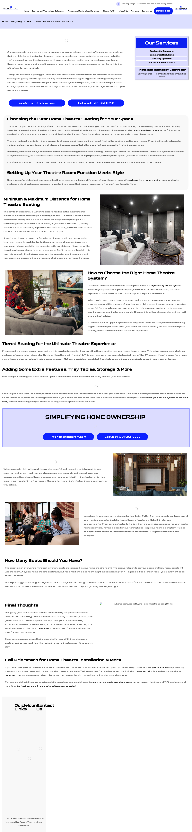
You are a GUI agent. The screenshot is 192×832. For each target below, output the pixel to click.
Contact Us (147, 11)
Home (26, 11)
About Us (123, 11)
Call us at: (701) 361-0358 (96, 103)
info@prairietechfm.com (37, 103)
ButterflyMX (109, 11)
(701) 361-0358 (163, 11)
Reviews (135, 11)
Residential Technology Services (83, 11)
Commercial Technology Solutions (48, 11)
